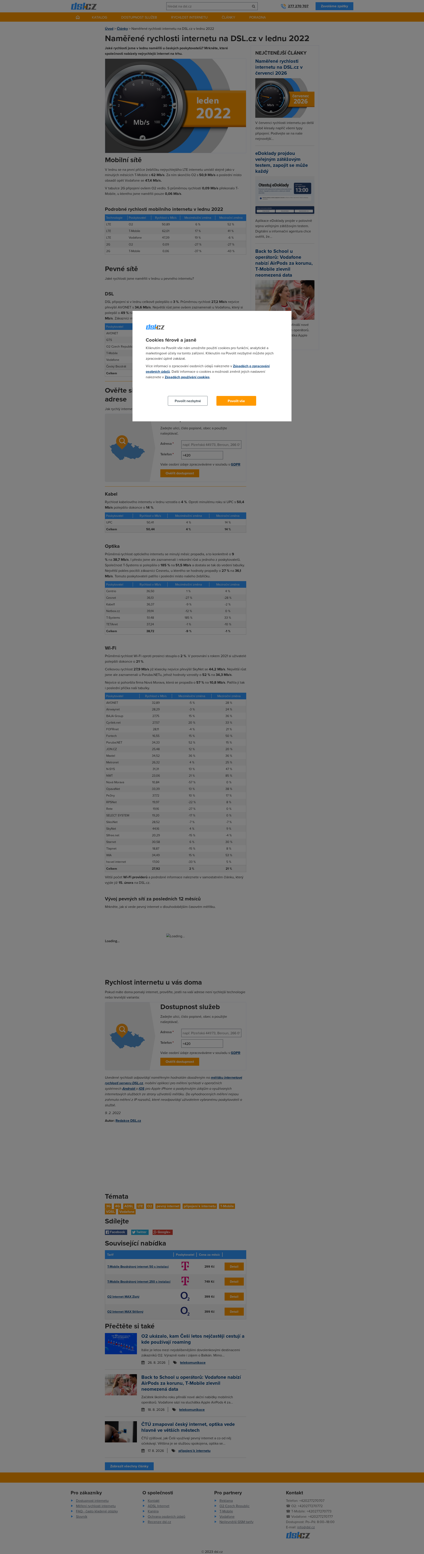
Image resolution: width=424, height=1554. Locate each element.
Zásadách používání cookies (187, 377)
